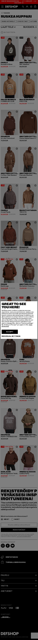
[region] (19, 320)
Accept (9, 331)
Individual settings (11, 336)
